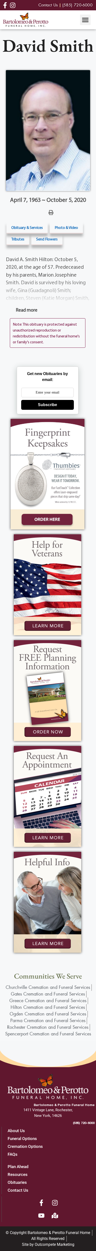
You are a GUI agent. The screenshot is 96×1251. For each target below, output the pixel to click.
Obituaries (17, 1182)
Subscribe (47, 405)
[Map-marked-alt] (54, 1215)
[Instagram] (54, 1202)
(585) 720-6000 (84, 1123)
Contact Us (18, 1190)
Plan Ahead (18, 1166)
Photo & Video (66, 227)
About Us (16, 1130)
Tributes (17, 239)
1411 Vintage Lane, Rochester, (48, 1110)
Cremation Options (25, 1146)
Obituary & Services (27, 227)
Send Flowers (47, 239)
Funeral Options (22, 1138)
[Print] (51, 212)
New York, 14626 (48, 1115)
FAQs (12, 1154)
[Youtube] (41, 1215)
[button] (85, 20)
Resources (18, 1174)
